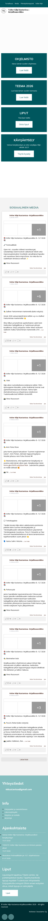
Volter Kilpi (39, 4)
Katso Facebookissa (36, 268)
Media (17, 4)
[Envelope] (11, 917)
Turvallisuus (9, 4)
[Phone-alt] (5, 917)
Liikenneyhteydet (11, 812)
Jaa (45, 268)
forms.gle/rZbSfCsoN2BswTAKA (16, 465)
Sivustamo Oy (41, 912)
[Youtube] (17, 795)
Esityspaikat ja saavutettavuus (16, 809)
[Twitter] (12, 795)
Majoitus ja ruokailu (12, 815)
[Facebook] (4, 795)
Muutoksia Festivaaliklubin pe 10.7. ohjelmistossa (20, 855)
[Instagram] (8, 795)
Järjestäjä (8, 818)
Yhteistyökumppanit (27, 4)
